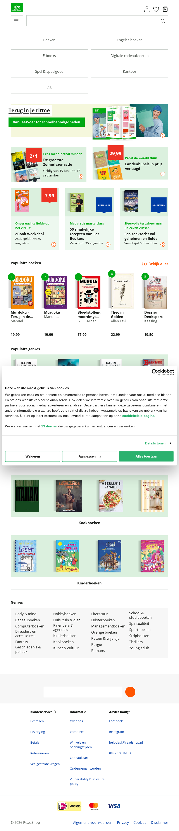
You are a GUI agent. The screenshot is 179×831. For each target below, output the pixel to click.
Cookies (139, 822)
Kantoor (129, 71)
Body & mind (25, 614)
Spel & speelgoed (49, 71)
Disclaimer (159, 822)
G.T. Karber (86, 321)
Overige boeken (104, 632)
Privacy (123, 822)
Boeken (49, 40)
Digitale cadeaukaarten (130, 55)
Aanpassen (87, 456)
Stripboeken (139, 636)
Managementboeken (108, 626)
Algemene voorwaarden (92, 822)
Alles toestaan (146, 456)
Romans (98, 650)
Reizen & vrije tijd (105, 638)
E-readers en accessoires (25, 633)
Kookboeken (63, 642)
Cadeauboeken (27, 620)
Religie (96, 644)
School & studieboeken (140, 615)
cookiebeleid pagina (138, 416)
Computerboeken (29, 626)
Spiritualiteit (139, 623)
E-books (49, 55)
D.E (49, 87)
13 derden (49, 426)
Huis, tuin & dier (66, 620)
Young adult (139, 648)
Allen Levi (118, 321)
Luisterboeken (103, 620)
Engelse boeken (130, 40)
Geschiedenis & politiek (28, 649)
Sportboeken (140, 629)
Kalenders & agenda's (63, 627)
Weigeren (33, 456)
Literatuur (99, 614)
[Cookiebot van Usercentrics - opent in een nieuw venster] (155, 372)
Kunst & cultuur (66, 648)
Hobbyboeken (64, 614)
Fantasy (21, 642)
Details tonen (155, 443)
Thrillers (136, 642)
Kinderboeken (64, 636)
